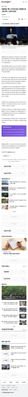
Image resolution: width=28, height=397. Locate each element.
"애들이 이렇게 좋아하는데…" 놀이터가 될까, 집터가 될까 (17, 182)
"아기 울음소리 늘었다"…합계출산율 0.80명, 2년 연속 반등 (17, 207)
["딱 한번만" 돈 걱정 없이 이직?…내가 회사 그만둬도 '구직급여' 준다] (6, 369)
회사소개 (3, 385)
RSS (16, 387)
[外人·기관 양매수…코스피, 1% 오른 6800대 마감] (5, 196)
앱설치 (11, 382)
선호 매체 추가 (6, 19)
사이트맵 (23, 382)
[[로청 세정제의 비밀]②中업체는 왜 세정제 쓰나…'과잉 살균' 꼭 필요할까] (22, 318)
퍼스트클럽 (3, 387)
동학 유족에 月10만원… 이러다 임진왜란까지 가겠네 (18, 353)
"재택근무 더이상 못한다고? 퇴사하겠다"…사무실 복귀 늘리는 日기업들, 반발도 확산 (14, 129)
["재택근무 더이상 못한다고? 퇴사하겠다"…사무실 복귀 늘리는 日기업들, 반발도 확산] (22, 324)
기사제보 (12, 387)
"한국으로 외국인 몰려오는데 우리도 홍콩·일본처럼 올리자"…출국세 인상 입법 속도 (10, 310)
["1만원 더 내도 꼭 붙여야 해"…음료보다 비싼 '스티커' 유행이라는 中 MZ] (22, 305)
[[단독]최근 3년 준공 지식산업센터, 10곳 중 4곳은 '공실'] (5, 203)
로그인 (4, 382)
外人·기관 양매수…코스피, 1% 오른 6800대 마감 (17, 194)
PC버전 (17, 382)
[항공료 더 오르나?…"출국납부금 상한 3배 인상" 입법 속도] (5, 190)
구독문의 (8, 387)
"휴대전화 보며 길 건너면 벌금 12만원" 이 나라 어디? (18, 347)
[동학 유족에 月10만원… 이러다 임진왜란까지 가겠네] (6, 356)
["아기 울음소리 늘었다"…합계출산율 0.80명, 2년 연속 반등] (5, 209)
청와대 (5, 6)
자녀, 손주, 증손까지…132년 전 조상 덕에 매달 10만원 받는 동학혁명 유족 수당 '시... (14, 134)
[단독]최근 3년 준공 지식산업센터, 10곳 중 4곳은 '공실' (17, 201)
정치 (2, 6)
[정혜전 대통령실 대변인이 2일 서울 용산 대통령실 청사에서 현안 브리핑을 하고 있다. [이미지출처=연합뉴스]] (14, 36)
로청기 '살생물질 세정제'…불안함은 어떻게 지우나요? (18, 360)
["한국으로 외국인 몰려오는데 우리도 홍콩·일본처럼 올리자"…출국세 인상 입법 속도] (22, 311)
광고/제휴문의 (8, 385)
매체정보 (15, 389)
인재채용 (13, 385)
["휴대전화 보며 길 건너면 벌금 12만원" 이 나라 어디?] (6, 349)
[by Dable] (24, 330)
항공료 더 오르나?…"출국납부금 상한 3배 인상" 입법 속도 (17, 188)
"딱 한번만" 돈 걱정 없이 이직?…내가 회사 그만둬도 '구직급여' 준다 (18, 366)
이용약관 (10, 389)
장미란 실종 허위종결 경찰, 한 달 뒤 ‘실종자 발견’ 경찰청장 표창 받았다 (14, 132)
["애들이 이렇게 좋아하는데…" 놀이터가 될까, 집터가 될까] (5, 184)
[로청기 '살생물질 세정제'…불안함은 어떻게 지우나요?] (6, 362)
